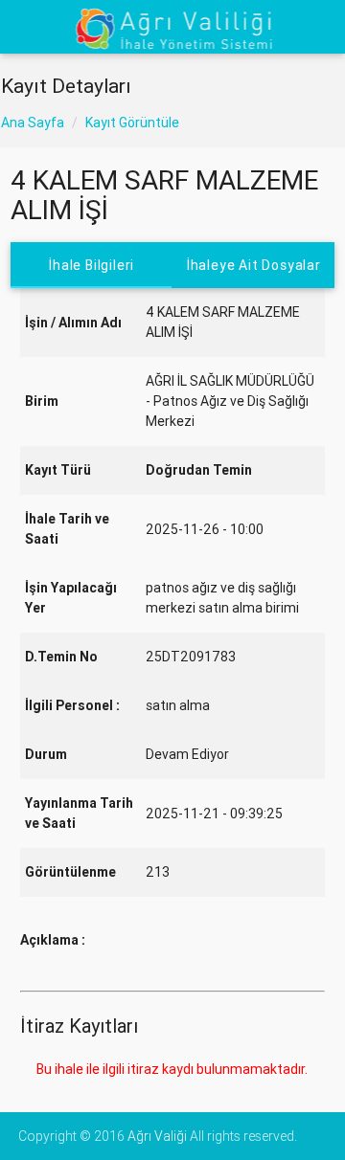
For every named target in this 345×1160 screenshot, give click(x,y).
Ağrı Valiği (157, 1136)
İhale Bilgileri (91, 265)
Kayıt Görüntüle (132, 122)
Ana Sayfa (32, 122)
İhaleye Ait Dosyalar (254, 265)
